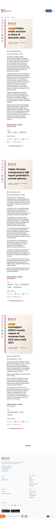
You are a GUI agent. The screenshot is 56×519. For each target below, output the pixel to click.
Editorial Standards (33, 483)
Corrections (31, 485)
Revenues (10, 414)
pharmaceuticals (17, 287)
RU (53, 516)
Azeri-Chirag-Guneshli (13, 412)
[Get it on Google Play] (15, 511)
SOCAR (9, 132)
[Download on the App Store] (6, 511)
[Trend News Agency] (5, 458)
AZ (50, 516)
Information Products (6, 493)
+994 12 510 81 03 (5, 469)
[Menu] (53, 11)
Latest (3, 477)
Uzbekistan (10, 284)
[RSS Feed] (21, 505)
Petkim (15, 132)
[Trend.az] (6, 10)
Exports (9, 287)
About (30, 477)
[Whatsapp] (3, 505)
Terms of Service (32, 491)
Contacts (31, 481)
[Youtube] (12, 505)
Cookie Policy (32, 497)
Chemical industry (25, 284)
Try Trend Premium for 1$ (16, 146)
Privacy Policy (32, 493)
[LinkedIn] (18, 505)
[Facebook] (6, 505)
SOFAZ (21, 412)
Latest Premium (5, 479)
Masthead (31, 479)
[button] (2, 20)
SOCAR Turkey (22, 132)
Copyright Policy (32, 495)
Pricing (3, 491)
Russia (16, 284)
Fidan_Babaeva (11, 406)
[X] (9, 505)
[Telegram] (15, 505)
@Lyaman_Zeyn (11, 126)
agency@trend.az (5, 470)
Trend (8, 66)
